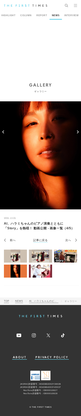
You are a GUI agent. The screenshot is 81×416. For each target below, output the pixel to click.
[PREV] (3, 132)
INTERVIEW (71, 15)
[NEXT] (78, 132)
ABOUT (20, 357)
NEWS (56, 15)
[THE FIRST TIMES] (25, 5)
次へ (68, 240)
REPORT (41, 15)
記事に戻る (40, 240)
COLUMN (26, 15)
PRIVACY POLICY (51, 357)
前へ (13, 240)
